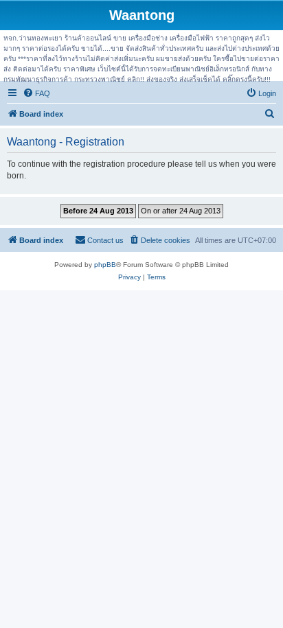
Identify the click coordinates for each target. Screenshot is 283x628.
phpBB (105, 264)
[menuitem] (36, 93)
